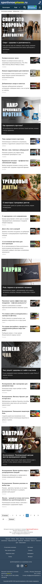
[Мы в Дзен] (25, 565)
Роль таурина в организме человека (19, 289)
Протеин (8, 538)
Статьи (10, 556)
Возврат (30, 556)
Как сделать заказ (10, 550)
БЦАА (17, 538)
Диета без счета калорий (15, 232)
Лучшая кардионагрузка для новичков (15, 74)
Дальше (11, 519)
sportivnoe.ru (14, 2)
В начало (5, 515)
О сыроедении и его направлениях (15, 219)
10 (3, 519)
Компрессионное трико (14, 61)
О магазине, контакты (10, 547)
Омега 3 (33, 540)
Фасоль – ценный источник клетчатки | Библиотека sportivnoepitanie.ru (15, 501)
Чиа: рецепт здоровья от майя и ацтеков (21, 372)
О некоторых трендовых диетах (18, 204)
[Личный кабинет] (39, 7)
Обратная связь (10, 553)
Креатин (22, 538)
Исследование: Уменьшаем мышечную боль (15, 415)
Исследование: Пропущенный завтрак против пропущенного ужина (19, 458)
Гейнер (13, 538)
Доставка (30, 547)
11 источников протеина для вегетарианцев (15, 247)
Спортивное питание (6, 11)
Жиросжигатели (12, 540)
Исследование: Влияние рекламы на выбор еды (15, 487)
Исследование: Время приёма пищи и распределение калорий (15, 473)
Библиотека (16, 11)
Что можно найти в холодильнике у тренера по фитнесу (14, 317)
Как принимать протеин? (21, 127)
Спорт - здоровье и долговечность (19, 45)
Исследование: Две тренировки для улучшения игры (14, 387)
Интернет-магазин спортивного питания (21, 529)
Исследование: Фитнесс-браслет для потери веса (15, 401)
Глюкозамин (22, 542)
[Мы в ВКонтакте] (17, 565)
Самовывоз (30, 553)
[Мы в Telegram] (21, 565)
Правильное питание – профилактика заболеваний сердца (15, 164)
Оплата (30, 550)
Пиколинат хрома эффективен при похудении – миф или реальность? (15, 304)
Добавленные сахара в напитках (15, 87)
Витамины (27, 540)
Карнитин (20, 540)
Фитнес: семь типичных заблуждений (15, 152)
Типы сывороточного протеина (15, 141)
